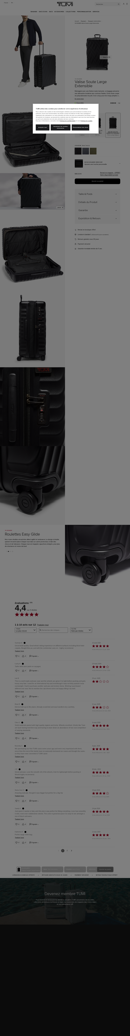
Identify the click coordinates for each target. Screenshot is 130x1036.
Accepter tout (42, 127)
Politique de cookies (86, 121)
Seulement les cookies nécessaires (60, 127)
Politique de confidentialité (67, 121)
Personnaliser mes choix (80, 127)
